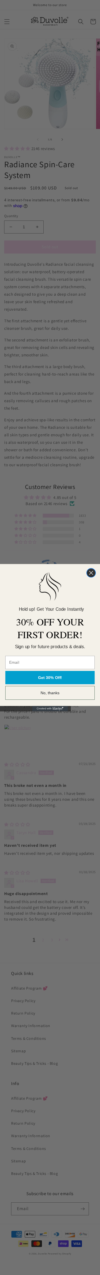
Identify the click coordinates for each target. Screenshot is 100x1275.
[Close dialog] (91, 572)
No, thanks (50, 693)
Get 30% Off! (50, 677)
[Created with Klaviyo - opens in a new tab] (50, 708)
